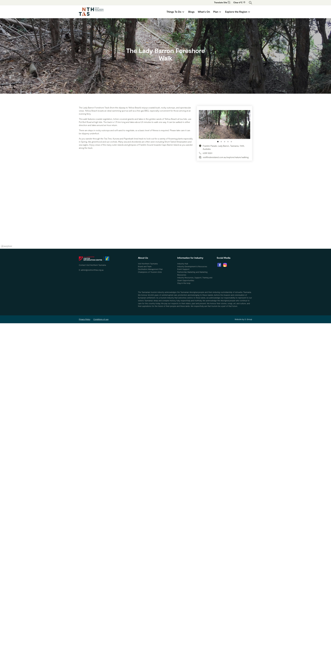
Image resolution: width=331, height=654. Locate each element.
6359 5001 (207, 153)
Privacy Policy (84, 319)
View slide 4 (228, 141)
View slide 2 (221, 141)
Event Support (183, 269)
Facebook (219, 264)
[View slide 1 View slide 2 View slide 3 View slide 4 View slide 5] (224, 126)
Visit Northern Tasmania (148, 264)
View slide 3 (224, 141)
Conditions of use (100, 319)
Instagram (225, 264)
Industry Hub (182, 264)
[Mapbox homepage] (6, 246)
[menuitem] (175, 11)
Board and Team (145, 266)
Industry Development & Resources (192, 266)
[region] (165, 210)
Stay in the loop (183, 283)
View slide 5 (231, 141)
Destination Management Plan (150, 269)
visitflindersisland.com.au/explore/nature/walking (226, 157)
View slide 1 (218, 141)
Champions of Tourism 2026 (150, 272)
